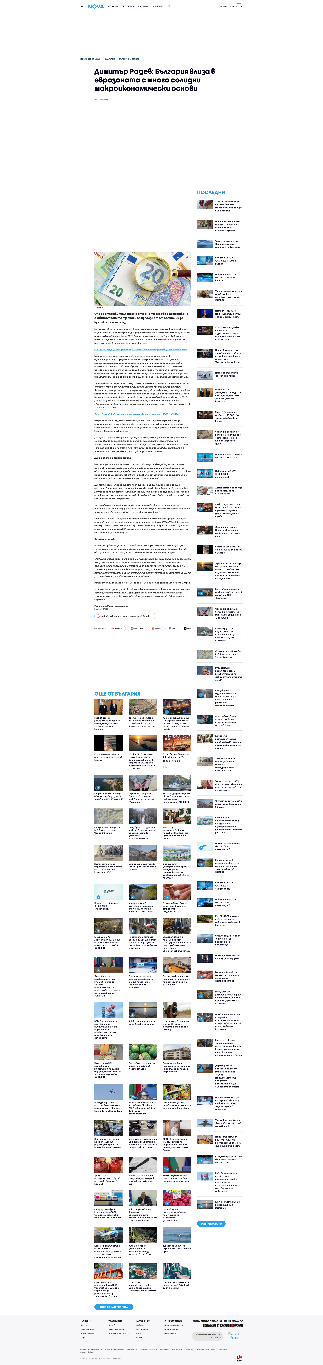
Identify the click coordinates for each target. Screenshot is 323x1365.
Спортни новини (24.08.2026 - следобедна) (224, 885)
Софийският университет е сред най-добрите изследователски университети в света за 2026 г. (176, 871)
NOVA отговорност (173, 1325)
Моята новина (87, 1333)
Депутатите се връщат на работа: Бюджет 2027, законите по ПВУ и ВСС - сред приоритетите (143, 1108)
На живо (158, 6)
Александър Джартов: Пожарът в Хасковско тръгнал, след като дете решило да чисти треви (176, 723)
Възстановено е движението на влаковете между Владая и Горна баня (140, 1250)
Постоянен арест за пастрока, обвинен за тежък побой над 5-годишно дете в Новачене (141, 981)
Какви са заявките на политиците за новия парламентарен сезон (176, 1178)
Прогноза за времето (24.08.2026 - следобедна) (106, 906)
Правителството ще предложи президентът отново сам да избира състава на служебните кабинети (143, 942)
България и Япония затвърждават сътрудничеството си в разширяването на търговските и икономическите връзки (177, 944)
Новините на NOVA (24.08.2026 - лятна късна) (226, 277)
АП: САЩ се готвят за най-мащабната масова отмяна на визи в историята (228, 206)
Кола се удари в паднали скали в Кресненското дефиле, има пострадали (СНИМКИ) (177, 797)
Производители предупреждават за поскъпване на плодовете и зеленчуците (175, 1215)
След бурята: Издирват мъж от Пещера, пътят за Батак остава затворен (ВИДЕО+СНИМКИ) (142, 833)
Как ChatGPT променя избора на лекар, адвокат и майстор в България (227, 920)
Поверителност (176, 1349)
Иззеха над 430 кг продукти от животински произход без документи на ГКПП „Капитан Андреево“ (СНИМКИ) (107, 1070)
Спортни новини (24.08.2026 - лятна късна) (226, 260)
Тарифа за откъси (132, 1349)
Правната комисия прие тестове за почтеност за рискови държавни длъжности (176, 980)
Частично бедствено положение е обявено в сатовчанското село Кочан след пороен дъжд (142, 722)
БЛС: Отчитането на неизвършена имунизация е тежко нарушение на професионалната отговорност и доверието (106, 1029)
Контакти (153, 1349)
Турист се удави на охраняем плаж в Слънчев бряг (177, 1248)
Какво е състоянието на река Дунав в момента (142, 1022)
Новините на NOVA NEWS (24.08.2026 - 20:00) (228, 456)
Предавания (142, 1329)
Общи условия (164, 1349)
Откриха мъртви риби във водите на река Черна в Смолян (107, 830)
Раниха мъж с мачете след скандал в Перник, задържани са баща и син (142, 1179)
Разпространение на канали (114, 1349)
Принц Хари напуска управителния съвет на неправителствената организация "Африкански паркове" (228, 356)
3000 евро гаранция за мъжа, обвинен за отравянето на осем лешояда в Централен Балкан (175, 1144)
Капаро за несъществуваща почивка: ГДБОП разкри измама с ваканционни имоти (176, 833)
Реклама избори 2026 (95, 1349)
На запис (143, 6)
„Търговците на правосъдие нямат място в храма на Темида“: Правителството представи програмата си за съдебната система (108, 986)
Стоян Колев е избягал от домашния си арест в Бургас (108, 757)
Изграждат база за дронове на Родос (226, 374)
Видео (83, 1337)
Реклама (83, 1349)
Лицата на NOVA (116, 1329)
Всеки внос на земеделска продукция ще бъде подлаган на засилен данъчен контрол (107, 723)
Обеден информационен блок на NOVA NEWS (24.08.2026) (228, 1159)
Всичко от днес (87, 1329)
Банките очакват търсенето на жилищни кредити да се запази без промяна (176, 1067)
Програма (128, 6)
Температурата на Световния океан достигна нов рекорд (227, 244)
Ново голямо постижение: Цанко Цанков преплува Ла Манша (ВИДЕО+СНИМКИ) (142, 1286)
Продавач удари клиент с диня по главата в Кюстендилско (142, 1066)
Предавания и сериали (119, 1333)
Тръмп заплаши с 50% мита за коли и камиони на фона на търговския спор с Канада (228, 785)
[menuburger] (82, 6)
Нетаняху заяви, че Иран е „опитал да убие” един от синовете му (228, 314)
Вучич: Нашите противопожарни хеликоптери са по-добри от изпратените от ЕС (228, 674)
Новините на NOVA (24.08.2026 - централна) (225, 474)
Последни (84, 1325)
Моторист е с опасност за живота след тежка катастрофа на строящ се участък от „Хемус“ (143, 1143)
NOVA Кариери (171, 1329)
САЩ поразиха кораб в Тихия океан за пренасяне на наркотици (228, 940)
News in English (170, 1333)
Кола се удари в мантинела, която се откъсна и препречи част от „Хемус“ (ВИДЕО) (142, 907)
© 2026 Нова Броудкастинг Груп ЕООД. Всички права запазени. (101, 1358)
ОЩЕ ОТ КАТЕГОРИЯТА (114, 1307)
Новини (113, 6)
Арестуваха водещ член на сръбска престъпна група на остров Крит (226, 720)
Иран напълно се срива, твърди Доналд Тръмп (228, 957)
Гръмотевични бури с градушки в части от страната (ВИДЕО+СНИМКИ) (175, 907)
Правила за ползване (202, 1349)
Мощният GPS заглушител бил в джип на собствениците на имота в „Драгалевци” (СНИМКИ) (107, 942)
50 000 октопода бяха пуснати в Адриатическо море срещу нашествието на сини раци (227, 333)
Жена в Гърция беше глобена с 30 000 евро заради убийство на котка (227, 416)
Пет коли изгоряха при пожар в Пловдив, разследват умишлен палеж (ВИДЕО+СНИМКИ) (107, 1143)
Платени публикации (87, 1352)
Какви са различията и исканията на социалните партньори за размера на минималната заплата (107, 1251)
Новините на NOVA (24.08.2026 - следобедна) (225, 902)
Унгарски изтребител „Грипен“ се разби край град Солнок (228, 1123)
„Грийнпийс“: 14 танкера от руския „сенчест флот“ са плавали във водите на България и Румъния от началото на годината (142, 761)
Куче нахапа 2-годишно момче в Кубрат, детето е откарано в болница (176, 1025)
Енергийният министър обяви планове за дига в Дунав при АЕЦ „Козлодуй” (108, 796)
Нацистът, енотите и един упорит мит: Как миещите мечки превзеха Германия (227, 225)
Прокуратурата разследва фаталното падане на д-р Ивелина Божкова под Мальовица (108, 1106)
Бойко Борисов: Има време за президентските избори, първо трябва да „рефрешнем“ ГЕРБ (143, 1215)
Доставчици (144, 1349)
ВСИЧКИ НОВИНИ (211, 1223)
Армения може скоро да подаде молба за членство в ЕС (228, 490)
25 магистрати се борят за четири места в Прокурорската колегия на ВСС (108, 868)
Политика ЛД (188, 1349)
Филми (139, 1337)
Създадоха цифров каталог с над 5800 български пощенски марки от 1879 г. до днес (108, 1213)
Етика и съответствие (219, 1349)
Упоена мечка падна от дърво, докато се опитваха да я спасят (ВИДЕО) (228, 295)
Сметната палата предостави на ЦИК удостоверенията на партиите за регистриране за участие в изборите (106, 1289)
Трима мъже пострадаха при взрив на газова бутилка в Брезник (107, 1179)
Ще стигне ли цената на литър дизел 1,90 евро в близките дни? (176, 1285)
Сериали (140, 1333)
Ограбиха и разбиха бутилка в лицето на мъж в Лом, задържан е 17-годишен (141, 797)
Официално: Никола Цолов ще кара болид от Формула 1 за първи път (227, 531)
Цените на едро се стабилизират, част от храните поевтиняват (177, 1105)
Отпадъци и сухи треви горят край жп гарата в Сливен (142, 867)
